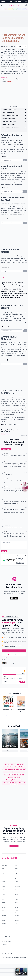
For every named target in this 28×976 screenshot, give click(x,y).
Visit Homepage (14, 845)
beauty (3, 30)
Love (16, 897)
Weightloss (4, 923)
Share (25, 46)
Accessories (4, 865)
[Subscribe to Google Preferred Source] (8, 560)
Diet (2, 878)
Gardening (10, 8)
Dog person (9, 81)
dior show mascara (11, 291)
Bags (3, 868)
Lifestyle (3, 897)
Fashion (19, 8)
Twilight (3, 920)
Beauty (3, 870)
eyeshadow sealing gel (14, 777)
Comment (4, 551)
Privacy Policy (4, 944)
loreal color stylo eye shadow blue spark (14, 766)
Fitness (15, 8)
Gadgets (3, 886)
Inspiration (17, 891)
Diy (6, 8)
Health (3, 891)
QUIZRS (26, 435)
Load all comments (6, 449)
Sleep (16, 912)
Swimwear (17, 915)
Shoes (16, 910)
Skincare (3, 912)
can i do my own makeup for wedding (14, 774)
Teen (3, 918)
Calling (7, 434)
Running (3, 910)
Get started (22, 681)
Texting (3, 434)
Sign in (3, 659)
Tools (16, 923)
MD (14, 46)
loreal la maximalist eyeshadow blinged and (14, 769)
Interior (3, 894)
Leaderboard (5, 681)
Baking (16, 868)
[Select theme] (23, 5)
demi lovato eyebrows (19, 772)
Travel (16, 918)
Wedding (17, 920)
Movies (3, 902)
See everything (5, 716)
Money (16, 899)
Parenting (4, 907)
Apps (16, 865)
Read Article (12, 751)
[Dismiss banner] (25, 556)
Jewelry (16, 894)
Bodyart (16, 870)
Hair (16, 889)
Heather (4, 46)
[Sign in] (26, 5)
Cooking (23, 8)
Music (16, 902)
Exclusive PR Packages (6, 941)
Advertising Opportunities (7, 939)
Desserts (17, 876)
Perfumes (17, 907)
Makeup (3, 899)
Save (19, 46)
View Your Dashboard (15, 654)
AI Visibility (4, 933)
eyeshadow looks (7, 772)
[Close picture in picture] (16, 969)
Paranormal (17, 905)
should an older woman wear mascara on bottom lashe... (14, 783)
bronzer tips (20, 764)
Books (3, 873)
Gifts (3, 889)
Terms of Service (5, 946)
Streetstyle (4, 915)
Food (3, 884)
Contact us (4, 931)
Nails (3, 905)
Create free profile (14, 651)
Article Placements (6, 936)
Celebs (3, 8)
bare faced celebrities (10, 764)
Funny (16, 884)
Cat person (4, 81)
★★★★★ (24, 30)
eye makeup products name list (14, 780)
